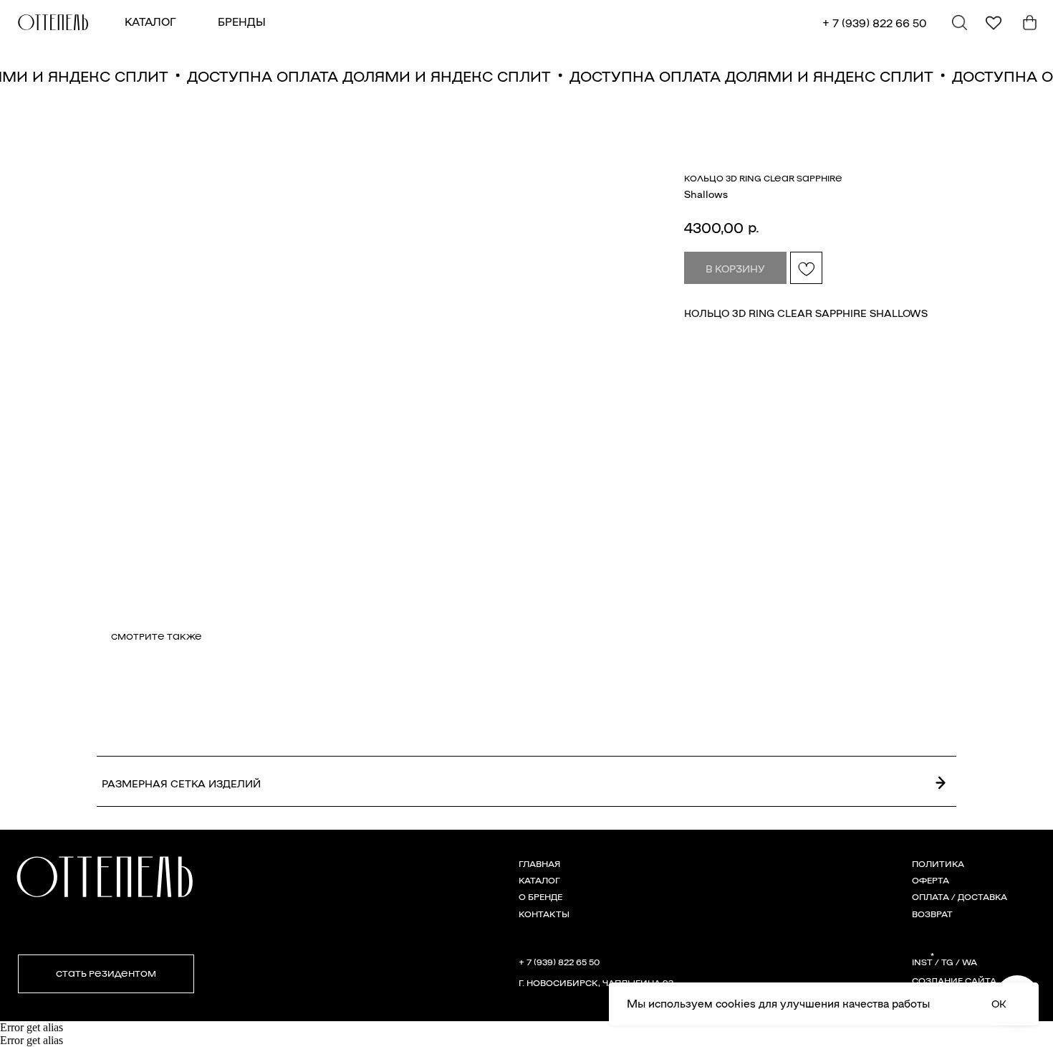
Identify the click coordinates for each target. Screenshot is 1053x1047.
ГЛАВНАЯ (539, 863)
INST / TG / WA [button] (944, 961)
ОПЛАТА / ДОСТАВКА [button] (959, 896)
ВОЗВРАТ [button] (932, 913)
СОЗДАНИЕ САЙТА (954, 980)
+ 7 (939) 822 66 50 (874, 22)
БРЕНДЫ (242, 21)
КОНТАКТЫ (544, 913)
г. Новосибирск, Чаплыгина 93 (596, 982)
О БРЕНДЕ (540, 896)
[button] (106, 973)
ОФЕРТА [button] (930, 879)
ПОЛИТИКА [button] (938, 863)
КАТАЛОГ (150, 21)
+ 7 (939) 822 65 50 (559, 961)
